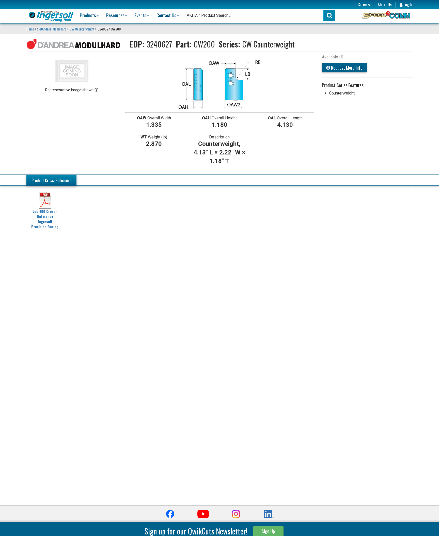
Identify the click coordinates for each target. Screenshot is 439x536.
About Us (385, 5)
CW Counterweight (82, 28)
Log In (407, 5)
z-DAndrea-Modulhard (52, 28)
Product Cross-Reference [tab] (51, 180)
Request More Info (346, 67)
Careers (364, 5)
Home (30, 28)
